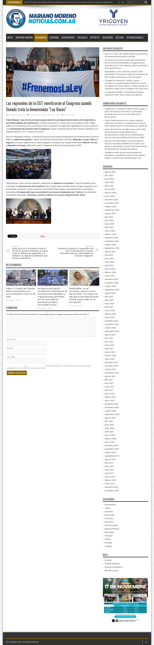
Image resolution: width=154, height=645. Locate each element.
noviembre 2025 (112, 203)
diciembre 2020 (111, 404)
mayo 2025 (109, 224)
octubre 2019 (110, 452)
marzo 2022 (110, 352)
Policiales (82, 37)
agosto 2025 (110, 213)
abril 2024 (109, 265)
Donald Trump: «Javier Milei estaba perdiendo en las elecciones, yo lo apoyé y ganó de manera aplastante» (68, 2)
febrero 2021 (110, 397)
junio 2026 (109, 179)
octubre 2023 (110, 286)
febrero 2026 (110, 193)
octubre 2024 (110, 245)
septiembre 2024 (112, 248)
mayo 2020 (109, 428)
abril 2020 (109, 432)
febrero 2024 (110, 272)
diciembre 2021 (111, 362)
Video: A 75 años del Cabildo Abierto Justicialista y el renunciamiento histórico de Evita (20, 292)
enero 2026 (109, 196)
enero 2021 (109, 400)
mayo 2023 (109, 303)
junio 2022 (109, 341)
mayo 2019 (109, 470)
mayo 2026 (109, 182)
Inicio (10, 37)
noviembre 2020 (112, 407)
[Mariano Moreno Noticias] (41, 26)
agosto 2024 (110, 251)
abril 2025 (109, 227)
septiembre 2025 (112, 210)
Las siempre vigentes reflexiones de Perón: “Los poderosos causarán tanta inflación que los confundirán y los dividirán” (126, 123)
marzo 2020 (110, 435)
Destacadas (110, 515)
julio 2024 (109, 255)
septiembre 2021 (112, 373)
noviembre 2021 (112, 366)
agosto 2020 (110, 418)
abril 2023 (109, 307)
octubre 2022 (110, 328)
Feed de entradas (112, 563)
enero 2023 (109, 317)
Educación (107, 37)
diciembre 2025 (111, 199)
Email (9, 348)
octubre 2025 (110, 206)
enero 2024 (109, 276)
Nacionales (41, 37)
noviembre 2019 (112, 449)
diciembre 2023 (111, 279)
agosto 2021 (110, 376)
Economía (54, 37)
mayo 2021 (109, 387)
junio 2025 (109, 220)
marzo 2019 (110, 477)
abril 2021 (109, 390)
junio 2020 (109, 425)
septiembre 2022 (112, 331)
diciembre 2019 (111, 445)
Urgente (108, 546)
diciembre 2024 (111, 238)
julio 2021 (109, 380)
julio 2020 (109, 421)
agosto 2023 (110, 293)
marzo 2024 (110, 269)
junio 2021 (109, 383)
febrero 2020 (110, 438)
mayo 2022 (109, 345)
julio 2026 (109, 175)
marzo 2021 (110, 393)
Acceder (108, 560)
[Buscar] (145, 2)
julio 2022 (109, 338)
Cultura (120, 37)
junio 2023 (109, 300)
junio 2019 (109, 466)
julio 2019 (109, 463)
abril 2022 (109, 348)
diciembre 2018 (111, 487)
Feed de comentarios (114, 567)
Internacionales (135, 37)
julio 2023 (109, 296)
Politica (108, 539)
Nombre (10, 339)
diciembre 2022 (111, 321)
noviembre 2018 (112, 490)
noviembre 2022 (112, 324)
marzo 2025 (110, 231)
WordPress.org (111, 570)
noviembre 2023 (112, 283)
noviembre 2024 (112, 241)
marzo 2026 (110, 189)
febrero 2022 (110, 355)
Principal (43, 115)
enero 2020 (109, 442)
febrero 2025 (110, 234)
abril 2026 (109, 186)
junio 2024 (109, 258)
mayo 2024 (109, 262)
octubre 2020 (110, 411)
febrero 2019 (110, 480)
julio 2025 (109, 217)
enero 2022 (109, 359)
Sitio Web (11, 357)
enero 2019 (109, 484)
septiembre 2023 (112, 290)
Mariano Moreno (24, 37)
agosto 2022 (110, 335)
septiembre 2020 (112, 414)
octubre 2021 (110, 369)
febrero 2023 (110, 314)
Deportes (95, 37)
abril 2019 (109, 473)
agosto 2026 (110, 172)
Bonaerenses (68, 37)
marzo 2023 (110, 310)
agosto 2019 (110, 459)
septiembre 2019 (112, 456)
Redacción (22, 115)
